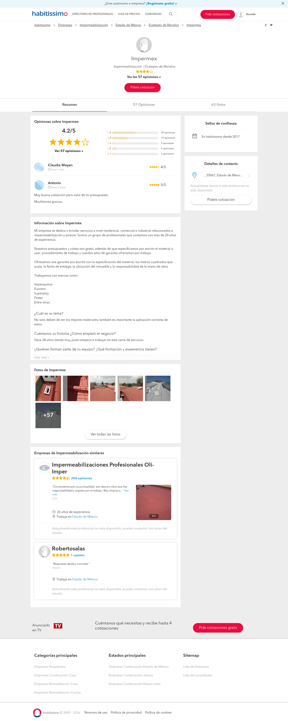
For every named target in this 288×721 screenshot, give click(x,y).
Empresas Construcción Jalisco (131, 675)
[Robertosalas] (44, 551)
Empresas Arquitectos (49, 667)
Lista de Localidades (197, 675)
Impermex (194, 25)
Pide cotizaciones (217, 14)
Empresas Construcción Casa (55, 675)
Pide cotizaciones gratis (218, 628)
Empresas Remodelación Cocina (57, 692)
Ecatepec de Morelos (164, 25)
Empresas (65, 25)
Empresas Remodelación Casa (56, 684)
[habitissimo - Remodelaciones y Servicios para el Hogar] (50, 13)
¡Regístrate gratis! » (161, 3)
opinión (77, 555)
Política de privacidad (126, 712)
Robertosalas (68, 549)
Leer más (40, 357)
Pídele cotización (142, 87)
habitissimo (42, 25)
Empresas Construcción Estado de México (139, 667)
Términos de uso (95, 712)
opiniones (81, 478)
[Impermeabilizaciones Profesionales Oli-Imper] (44, 468)
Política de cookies (158, 712)
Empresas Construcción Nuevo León (134, 684)
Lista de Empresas (196, 667)
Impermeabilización (94, 25)
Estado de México (128, 25)
